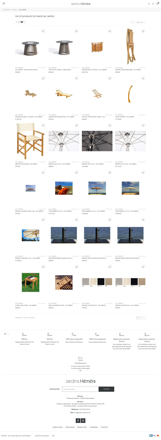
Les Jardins (19, 67)
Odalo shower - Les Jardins (124, 117)
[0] (157, 4)
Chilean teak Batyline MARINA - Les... (94, 117)
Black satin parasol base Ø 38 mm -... (61, 258)
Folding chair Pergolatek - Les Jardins (128, 70)
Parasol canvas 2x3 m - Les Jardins (93, 305)
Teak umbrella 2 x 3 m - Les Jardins (60, 211)
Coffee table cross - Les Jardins (26, 305)
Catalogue (69, 427)
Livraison (94, 427)
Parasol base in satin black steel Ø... (94, 258)
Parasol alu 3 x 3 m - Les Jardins (93, 164)
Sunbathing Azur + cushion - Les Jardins (28, 117)
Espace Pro (82, 427)
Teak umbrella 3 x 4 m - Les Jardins (126, 211)
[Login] (153, 4)
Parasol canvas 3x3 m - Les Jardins (127, 305)
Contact (104, 427)
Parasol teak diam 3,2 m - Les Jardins (27, 258)
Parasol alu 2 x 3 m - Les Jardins (59, 164)
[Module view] (22, 22)
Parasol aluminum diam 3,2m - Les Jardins (29, 211)
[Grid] (25, 22)
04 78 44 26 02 (84, 409)
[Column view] (19, 22)
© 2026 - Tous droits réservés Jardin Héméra (16, 436)
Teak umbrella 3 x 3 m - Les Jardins (93, 211)
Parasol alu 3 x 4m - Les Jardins (125, 164)
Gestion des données (42, 436)
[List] (16, 22)
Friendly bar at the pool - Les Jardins (94, 70)
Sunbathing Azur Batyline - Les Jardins (61, 117)
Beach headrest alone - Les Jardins (61, 305)
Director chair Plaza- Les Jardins (26, 164)
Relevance (140, 22)
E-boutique (58, 427)
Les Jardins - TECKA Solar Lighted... (26, 70)
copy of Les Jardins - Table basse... (60, 70)
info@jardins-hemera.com (82, 412)
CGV (53, 436)
